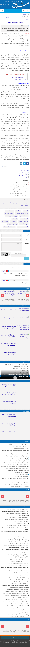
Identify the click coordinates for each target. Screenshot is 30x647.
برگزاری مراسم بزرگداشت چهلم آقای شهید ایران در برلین (16, 595)
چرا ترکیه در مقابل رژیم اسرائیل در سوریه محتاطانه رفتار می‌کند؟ (15, 511)
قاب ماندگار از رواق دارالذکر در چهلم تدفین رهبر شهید (17, 606)
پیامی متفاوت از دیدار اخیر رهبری (20, 191)
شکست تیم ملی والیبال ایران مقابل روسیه (19, 561)
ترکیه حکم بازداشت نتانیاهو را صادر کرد (8, 310)
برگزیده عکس (26, 411)
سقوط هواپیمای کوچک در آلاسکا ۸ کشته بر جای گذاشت (16, 591)
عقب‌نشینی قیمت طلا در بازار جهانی (20, 366)
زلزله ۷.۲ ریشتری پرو (23, 515)
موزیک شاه (18, 211)
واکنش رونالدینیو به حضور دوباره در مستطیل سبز (18, 464)
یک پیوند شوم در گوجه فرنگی (18, 77)
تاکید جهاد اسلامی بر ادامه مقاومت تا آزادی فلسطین (17, 589)
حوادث (27, 489)
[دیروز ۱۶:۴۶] (23, 312)
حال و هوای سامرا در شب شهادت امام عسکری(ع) (9, 424)
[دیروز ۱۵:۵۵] (23, 320)
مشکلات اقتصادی (24, 205)
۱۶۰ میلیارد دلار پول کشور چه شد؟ (20, 185)
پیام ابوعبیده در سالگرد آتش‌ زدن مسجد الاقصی (18, 614)
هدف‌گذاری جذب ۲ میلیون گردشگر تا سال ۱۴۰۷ (18, 555)
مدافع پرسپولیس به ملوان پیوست (21, 448)
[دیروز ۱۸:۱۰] (23, 387)
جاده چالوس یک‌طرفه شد (23, 612)
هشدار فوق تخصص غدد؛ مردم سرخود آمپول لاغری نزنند (9, 631)
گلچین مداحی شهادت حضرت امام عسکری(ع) (18, 444)
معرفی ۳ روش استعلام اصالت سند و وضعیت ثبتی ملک (8, 344)
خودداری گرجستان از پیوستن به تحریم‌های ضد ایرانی (17, 454)
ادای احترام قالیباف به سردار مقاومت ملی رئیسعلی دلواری (16, 456)
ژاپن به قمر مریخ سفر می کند (9, 318)
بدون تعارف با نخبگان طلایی (22, 523)
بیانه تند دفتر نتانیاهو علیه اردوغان (21, 472)
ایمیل (27, 239)
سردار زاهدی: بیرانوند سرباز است (21, 521)
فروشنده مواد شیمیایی (23, 227)
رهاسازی (4, 203)
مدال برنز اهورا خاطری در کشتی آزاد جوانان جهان (18, 539)
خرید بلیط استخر (24, 224)
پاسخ (4, 271)
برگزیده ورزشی (25, 381)
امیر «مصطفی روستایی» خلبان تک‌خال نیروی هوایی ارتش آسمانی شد (15, 479)
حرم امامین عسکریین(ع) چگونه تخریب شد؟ (19, 446)
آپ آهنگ (26, 211)
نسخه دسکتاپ (15, 638)
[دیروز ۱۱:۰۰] (23, 426)
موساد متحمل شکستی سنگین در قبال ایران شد (18, 559)
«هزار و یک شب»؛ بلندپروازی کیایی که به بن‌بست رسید (16, 484)
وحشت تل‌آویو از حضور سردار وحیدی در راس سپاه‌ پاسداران (16, 462)
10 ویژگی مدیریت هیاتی (20, 79)
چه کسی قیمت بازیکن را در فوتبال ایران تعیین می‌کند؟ (17, 513)
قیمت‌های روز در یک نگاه (23, 362)
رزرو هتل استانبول (9, 213)
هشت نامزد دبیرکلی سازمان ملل (21, 476)
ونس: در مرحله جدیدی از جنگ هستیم (20, 482)
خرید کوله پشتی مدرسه (9, 227)
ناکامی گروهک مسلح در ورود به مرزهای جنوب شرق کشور (22, 501)
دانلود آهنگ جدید (24, 216)
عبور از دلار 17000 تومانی (15, 22)
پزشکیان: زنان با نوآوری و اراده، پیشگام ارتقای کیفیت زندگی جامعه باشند (15, 532)
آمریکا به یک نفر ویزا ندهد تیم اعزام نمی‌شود (9, 402)
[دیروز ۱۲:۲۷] (23, 329)
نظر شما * (26, 243)
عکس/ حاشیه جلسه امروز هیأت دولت (19, 195)
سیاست (25, 11)
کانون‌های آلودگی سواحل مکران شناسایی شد (19, 517)
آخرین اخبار (26, 507)
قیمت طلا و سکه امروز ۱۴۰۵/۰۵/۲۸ (20, 368)
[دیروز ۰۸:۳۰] (8, 625)
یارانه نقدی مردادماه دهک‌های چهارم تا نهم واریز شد (9, 353)
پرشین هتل (15, 219)
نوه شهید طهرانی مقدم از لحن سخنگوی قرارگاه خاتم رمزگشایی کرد (14, 466)
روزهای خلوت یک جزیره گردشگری (8, 432)
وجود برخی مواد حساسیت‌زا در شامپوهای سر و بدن (17, 509)
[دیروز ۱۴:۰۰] (23, 417)
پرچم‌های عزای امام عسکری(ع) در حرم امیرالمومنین (9, 415)
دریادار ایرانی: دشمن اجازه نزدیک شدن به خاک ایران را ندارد (15, 601)
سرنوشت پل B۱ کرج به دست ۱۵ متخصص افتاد (18, 565)
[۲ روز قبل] (23, 355)
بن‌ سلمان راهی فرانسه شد (22, 575)
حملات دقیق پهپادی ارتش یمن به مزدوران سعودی (18, 616)
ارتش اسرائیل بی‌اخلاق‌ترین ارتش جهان (20, 597)
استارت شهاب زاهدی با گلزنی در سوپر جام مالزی (18, 571)
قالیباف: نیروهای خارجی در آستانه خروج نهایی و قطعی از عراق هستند (15, 550)
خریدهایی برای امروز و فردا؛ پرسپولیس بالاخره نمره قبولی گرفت (8, 393)
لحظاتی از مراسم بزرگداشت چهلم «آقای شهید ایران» (17, 541)
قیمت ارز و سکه (24, 203)
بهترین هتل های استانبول (22, 213)
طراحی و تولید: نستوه (15, 645)
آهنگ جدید (13, 221)
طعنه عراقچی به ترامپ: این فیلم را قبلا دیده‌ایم (18, 577)
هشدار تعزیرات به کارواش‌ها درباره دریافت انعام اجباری (16, 519)
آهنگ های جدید (24, 219)
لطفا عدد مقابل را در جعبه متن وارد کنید (20, 253)
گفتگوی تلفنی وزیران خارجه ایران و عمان (19, 557)
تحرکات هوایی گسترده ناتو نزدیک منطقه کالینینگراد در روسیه (15, 593)
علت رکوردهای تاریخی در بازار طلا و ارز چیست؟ (17, 193)
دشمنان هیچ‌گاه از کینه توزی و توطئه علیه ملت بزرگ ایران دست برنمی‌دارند (15, 528)
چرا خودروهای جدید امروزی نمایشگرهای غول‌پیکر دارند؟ (8, 300)
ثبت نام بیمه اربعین (23, 221)
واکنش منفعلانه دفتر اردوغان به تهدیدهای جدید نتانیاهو (16, 535)
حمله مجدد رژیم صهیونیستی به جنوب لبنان (19, 579)
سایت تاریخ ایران (9, 211)
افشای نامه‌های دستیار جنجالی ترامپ (20, 573)
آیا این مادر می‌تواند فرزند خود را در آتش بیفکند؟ (18, 470)
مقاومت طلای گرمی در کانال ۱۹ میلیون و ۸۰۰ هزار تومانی (16, 364)
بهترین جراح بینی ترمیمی (11, 216)
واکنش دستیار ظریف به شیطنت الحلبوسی (19, 458)
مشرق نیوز (17, 4)
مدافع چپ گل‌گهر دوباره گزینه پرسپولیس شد (18, 608)
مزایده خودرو (5, 221)
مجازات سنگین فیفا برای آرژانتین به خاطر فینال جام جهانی (9, 385)
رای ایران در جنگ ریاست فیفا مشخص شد (19, 583)
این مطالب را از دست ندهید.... (22, 306)
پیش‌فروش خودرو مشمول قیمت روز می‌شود (23, 300)
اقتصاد (9, 203)
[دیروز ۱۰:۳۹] (23, 337)
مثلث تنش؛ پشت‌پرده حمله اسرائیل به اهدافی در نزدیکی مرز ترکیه (8, 327)
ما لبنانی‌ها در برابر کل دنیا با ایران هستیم (19, 486)
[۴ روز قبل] (8, 294)
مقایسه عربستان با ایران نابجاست (21, 474)
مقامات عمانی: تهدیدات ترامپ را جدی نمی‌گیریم (18, 610)
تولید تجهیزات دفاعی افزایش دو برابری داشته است (17, 525)
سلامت (27, 619)
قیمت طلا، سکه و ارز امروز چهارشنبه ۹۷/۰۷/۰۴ (17, 187)
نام (28, 235)
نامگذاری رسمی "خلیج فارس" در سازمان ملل (19, 460)
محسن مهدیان (16, 203)
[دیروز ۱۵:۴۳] (22, 495)
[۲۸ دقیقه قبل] (22, 625)
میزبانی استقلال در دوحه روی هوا (21, 553)
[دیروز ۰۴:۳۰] (23, 346)
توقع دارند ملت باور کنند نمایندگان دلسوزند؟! (18, 189)
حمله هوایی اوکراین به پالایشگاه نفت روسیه (19, 587)
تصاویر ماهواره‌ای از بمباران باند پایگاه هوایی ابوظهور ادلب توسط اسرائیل (15, 375)
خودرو (27, 288)
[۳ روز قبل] (22, 294)
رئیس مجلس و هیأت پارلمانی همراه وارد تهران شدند (17, 468)
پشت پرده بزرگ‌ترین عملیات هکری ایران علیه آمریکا (8, 336)
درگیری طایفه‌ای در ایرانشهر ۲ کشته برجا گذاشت (8, 501)
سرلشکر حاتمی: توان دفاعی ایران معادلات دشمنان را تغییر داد (15, 585)
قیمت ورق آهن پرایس (12, 224)
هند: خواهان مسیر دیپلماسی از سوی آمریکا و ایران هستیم (16, 545)
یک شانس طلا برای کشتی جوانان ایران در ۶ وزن (18, 563)
